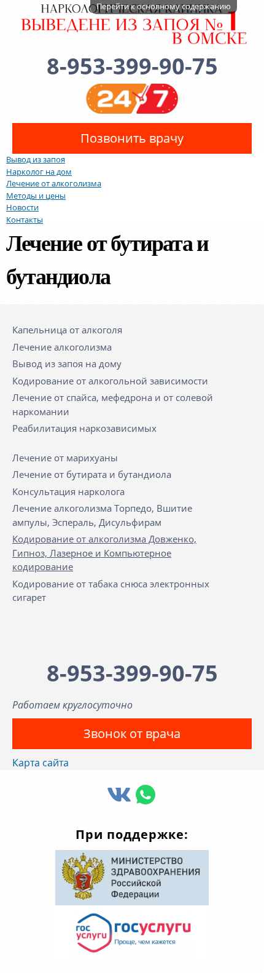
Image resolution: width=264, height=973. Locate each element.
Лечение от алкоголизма (53, 183)
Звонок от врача (132, 733)
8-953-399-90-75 (132, 66)
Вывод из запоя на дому (67, 363)
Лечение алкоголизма (62, 347)
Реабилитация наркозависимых (84, 428)
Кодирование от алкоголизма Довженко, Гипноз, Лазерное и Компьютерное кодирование (104, 553)
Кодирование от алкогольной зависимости (110, 381)
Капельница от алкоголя (67, 330)
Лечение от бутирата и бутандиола (91, 474)
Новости (22, 207)
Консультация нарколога (68, 491)
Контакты (24, 219)
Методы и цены (36, 195)
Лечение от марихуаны (65, 457)
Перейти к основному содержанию (163, 6)
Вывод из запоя (35, 159)
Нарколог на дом (39, 171)
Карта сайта (40, 762)
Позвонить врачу (132, 138)
